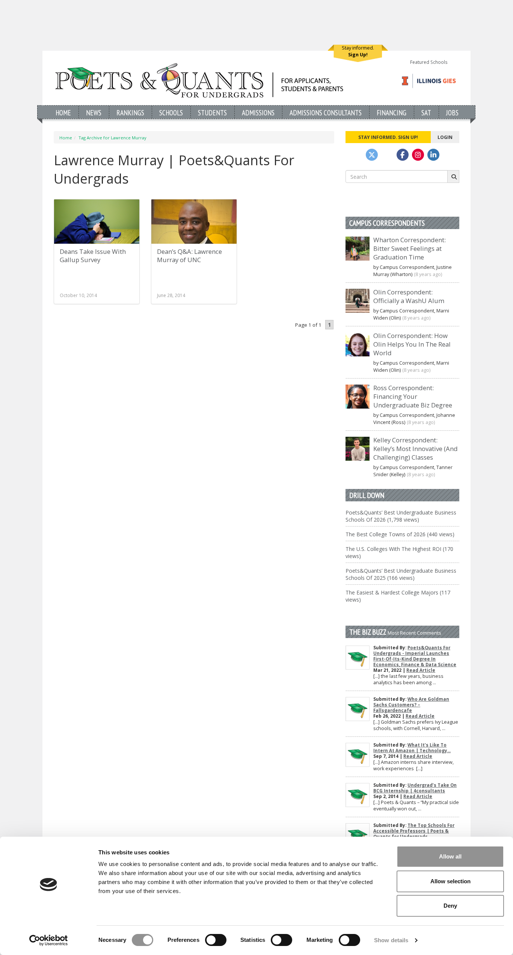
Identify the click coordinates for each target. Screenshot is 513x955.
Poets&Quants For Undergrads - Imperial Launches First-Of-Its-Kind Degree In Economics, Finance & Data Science (414, 656)
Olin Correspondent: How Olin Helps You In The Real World (412, 344)
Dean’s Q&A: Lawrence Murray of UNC (189, 255)
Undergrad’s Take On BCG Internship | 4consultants (415, 788)
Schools (171, 112)
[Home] (199, 80)
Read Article (420, 670)
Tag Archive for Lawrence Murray (112, 137)
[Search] (453, 176)
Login (445, 137)
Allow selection (450, 881)
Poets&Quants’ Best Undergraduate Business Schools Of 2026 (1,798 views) (401, 516)
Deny (450, 905)
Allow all (450, 856)
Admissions (258, 112)
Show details (391, 940)
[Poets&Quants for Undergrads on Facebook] (403, 155)
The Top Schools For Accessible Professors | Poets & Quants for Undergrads (413, 830)
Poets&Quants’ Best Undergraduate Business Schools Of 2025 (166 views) (401, 574)
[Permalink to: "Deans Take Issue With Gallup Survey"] (96, 221)
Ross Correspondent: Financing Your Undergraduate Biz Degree (412, 396)
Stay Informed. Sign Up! (388, 137)
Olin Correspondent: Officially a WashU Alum (408, 296)
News (93, 112)
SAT (426, 112)
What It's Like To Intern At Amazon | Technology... (412, 747)
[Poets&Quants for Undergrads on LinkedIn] (433, 155)
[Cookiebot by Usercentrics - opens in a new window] (48, 940)
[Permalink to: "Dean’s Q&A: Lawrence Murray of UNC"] (194, 225)
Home (63, 112)
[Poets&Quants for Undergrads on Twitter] (372, 155)
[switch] (215, 940)
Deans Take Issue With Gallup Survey (93, 255)
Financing (391, 112)
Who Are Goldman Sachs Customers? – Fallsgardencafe (411, 704)
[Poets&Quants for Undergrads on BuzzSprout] (387, 155)
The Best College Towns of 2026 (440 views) (400, 534)
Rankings (130, 112)
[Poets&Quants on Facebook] (418, 155)
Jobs (452, 112)
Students (212, 112)
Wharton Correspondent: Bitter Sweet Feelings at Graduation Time (409, 248)
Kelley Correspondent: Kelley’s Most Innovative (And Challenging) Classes (415, 449)
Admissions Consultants (326, 112)
